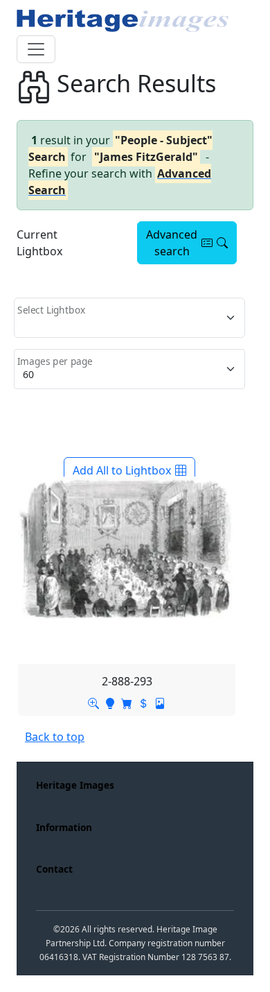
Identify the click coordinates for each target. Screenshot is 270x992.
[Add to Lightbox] (110, 702)
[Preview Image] (93, 702)
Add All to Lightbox (122, 470)
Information (64, 827)
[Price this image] (143, 702)
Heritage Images (75, 785)
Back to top (54, 736)
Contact (54, 868)
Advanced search (171, 243)
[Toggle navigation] (36, 49)
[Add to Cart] (126, 702)
